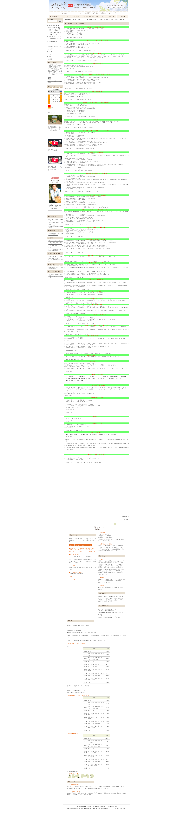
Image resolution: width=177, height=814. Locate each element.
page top (125, 519)
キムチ (50, 51)
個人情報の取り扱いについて (84, 806)
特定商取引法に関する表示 (99, 806)
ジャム (50, 56)
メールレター (53, 62)
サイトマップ (112, 13)
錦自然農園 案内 (112, 806)
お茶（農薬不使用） (53, 41)
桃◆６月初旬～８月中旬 (54, 27)
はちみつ (50, 44)
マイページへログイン (76, 13)
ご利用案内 (87, 13)
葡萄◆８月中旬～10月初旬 (54, 29)
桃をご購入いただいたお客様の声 (115, 19)
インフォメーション (55, 271)
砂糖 (49, 54)
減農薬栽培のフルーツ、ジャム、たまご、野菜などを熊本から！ (81, 19)
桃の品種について (54, 230)
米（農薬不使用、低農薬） (55, 39)
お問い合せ (95, 13)
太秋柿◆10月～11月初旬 (54, 32)
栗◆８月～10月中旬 (53, 30)
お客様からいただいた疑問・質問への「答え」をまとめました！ (55, 276)
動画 (51, 238)
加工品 (50, 59)
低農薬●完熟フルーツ (53, 25)
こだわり (52, 264)
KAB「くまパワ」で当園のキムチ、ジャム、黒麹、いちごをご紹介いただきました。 (55, 242)
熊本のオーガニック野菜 (54, 36)
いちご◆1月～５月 (53, 34)
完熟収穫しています (55, 253)
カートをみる (65, 13)
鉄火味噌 (50, 49)
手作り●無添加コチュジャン (55, 46)
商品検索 (51, 19)
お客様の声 (103, 13)
